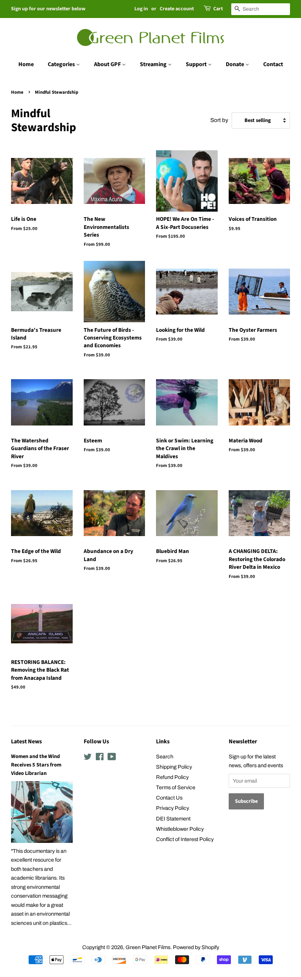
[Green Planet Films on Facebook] (99, 758)
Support (197, 64)
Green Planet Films (148, 947)
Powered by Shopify (196, 947)
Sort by (219, 120)
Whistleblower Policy (180, 829)
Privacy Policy (172, 808)
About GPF (108, 64)
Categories (62, 64)
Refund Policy (172, 777)
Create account (177, 8)
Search (164, 756)
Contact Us (169, 798)
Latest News (26, 741)
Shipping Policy (174, 767)
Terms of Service (175, 787)
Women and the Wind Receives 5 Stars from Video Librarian (36, 764)
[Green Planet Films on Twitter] (88, 758)
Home (26, 64)
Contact (273, 64)
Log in (141, 8)
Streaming (154, 64)
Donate (235, 64)
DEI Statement (173, 819)
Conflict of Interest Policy (185, 839)
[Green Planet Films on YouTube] (112, 758)
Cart (218, 8)
